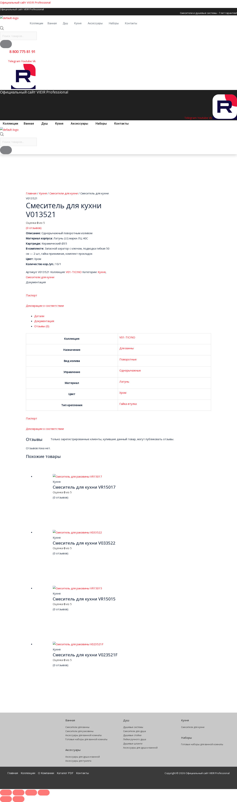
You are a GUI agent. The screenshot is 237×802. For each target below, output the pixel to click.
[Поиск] (6, 44)
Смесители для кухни (63, 193)
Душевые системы (133, 727)
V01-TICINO (74, 272)
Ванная (52, 23)
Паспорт (31, 295)
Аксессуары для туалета (78, 760)
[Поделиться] (31, 793)
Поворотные (128, 359)
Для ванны (126, 348)
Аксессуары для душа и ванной (82, 756)
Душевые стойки (132, 735)
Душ (65, 23)
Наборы (114, 23)
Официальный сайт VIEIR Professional (25, 2)
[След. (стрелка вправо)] (18, 799)
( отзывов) (33, 228)
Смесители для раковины (79, 731)
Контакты (131, 23)
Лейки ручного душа (134, 739)
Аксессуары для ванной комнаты (83, 735)
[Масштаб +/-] (6, 793)
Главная (31, 193)
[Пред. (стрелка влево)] (6, 799)
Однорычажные (130, 370)
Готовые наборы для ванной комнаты (86, 739)
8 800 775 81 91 (22, 51)
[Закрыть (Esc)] (44, 793)
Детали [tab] (39, 316)
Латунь (124, 381)
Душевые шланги (132, 743)
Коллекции (36, 23)
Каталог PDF (65, 773)
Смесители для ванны (77, 727)
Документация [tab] (44, 321)
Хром (122, 392)
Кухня (77, 23)
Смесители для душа (134, 731)
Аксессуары (95, 23)
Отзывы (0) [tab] (41, 326)
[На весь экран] (18, 793)
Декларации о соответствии (45, 305)
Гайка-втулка (128, 404)
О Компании (46, 773)
